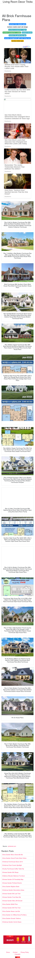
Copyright (17, 954)
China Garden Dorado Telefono (11, 918)
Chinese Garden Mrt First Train (11, 908)
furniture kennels (27, 32)
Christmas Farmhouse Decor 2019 (12, 862)
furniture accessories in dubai (11, 32)
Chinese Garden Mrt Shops (10, 872)
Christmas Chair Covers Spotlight (12, 865)
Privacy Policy (25, 952)
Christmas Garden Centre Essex (11, 922)
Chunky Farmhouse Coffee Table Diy (13, 869)
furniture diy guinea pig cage (17, 35)
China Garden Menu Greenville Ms (12, 855)
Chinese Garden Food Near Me (11, 897)
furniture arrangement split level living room (17, 38)
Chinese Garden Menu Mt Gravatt (12, 901)
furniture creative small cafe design (17, 27)
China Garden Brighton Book (10, 886)
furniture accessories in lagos (17, 30)
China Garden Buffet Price (10, 904)
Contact (15, 952)
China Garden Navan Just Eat (11, 911)
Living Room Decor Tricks (18, 1)
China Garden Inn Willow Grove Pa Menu (14, 915)
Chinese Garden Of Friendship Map (12, 879)
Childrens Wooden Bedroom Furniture (13, 876)
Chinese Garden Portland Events (12, 883)
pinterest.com (12, 846)
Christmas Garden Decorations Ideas (13, 890)
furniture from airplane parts (17, 24)
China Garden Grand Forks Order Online (14, 858)
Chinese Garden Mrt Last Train (11, 893)
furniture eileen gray (17, 41)
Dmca (8, 952)
